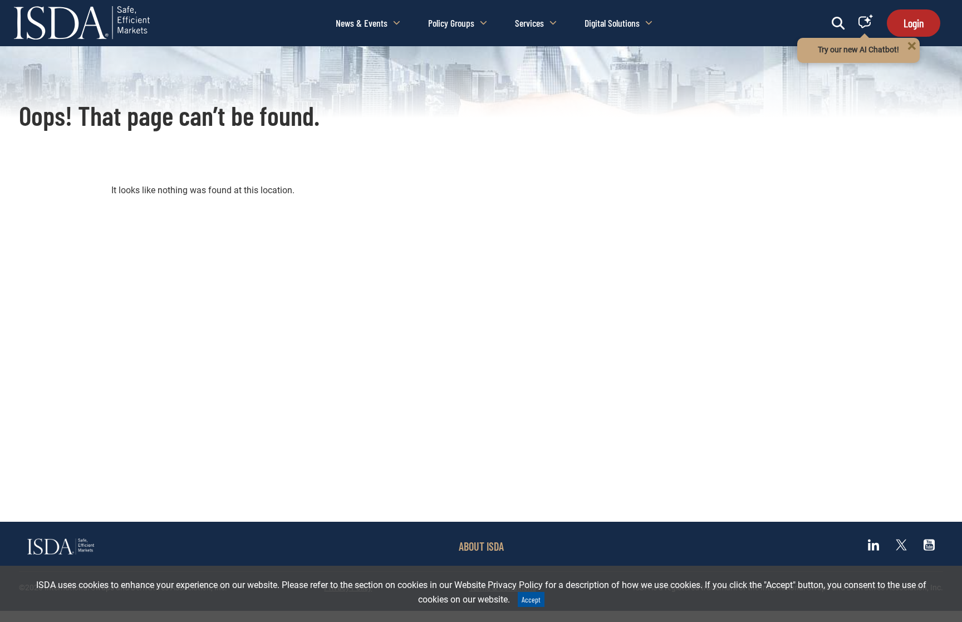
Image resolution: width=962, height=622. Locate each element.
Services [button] (529, 23)
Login (914, 23)
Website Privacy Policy (498, 585)
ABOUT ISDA (481, 546)
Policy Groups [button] (451, 23)
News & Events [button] (361, 23)
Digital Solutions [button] (612, 23)
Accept (531, 599)
